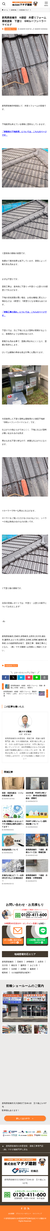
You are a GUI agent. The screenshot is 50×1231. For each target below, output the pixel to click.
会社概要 (11, 1213)
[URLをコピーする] (44, 677)
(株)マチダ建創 (25, 731)
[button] (5, 677)
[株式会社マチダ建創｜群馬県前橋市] (25, 4)
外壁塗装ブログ (10, 29)
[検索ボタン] (4, 4)
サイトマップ (37, 1213)
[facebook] (21, 1208)
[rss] (28, 1208)
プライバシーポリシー (23, 1213)
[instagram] (25, 1208)
